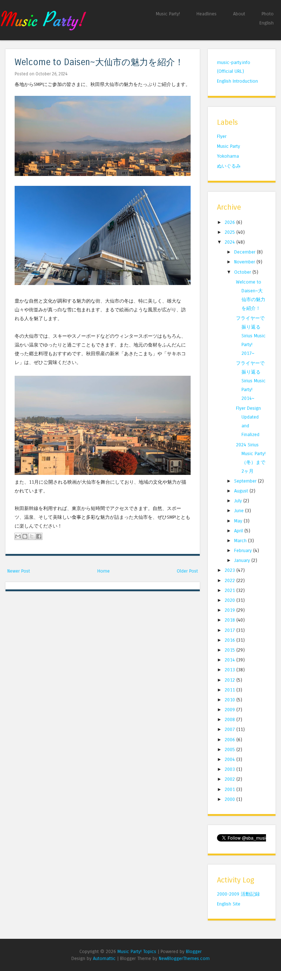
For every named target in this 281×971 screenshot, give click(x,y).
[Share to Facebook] (38, 536)
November (245, 262)
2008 (230, 719)
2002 (230, 779)
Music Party (228, 146)
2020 (230, 600)
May (239, 521)
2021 (230, 590)
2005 (230, 749)
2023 (230, 570)
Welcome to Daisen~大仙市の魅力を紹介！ (99, 62)
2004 (230, 759)
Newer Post (18, 571)
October (243, 272)
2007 (230, 729)
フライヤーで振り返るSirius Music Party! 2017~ (251, 335)
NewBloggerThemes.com (184, 958)
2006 (230, 739)
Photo (268, 13)
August (242, 491)
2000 (230, 799)
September (246, 481)
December (245, 252)
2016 (230, 640)
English (266, 23)
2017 (230, 630)
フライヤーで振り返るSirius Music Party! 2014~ (251, 380)
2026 (230, 222)
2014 (230, 660)
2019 (230, 610)
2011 (230, 690)
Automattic (104, 958)
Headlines (206, 13)
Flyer (221, 136)
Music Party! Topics (136, 951)
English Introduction (237, 81)
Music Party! (168, 13)
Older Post (187, 571)
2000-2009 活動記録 (238, 894)
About (239, 13)
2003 (230, 769)
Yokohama (228, 156)
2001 (230, 789)
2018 (230, 620)
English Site (228, 904)
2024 (230, 242)
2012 (230, 680)
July (238, 500)
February (243, 550)
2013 (230, 669)
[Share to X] (31, 536)
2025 (230, 232)
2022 (230, 580)
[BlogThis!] (25, 536)
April (239, 530)
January (242, 560)
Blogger (194, 951)
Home (103, 571)
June (239, 510)
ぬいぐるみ (229, 166)
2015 (230, 650)
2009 (230, 709)
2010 (230, 699)
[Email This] (18, 536)
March (241, 540)
